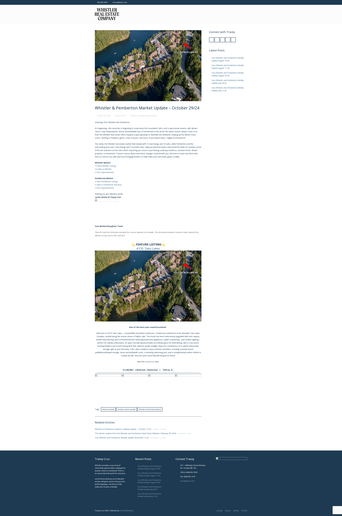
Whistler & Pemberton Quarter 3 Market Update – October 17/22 (123, 429)
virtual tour (149, 361)
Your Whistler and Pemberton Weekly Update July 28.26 (149, 488)
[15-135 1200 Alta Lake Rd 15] (135, 387)
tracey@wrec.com (120, 2)
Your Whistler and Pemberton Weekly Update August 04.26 (149, 481)
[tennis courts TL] (188, 387)
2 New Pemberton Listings (106, 181)
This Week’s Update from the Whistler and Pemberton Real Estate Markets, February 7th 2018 (135, 433)
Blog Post (134, 116)
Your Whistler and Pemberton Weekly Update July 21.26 (149, 495)
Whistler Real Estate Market (150, 409)
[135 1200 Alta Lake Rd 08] (108, 387)
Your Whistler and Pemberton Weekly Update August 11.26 (149, 474)
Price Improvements (105, 188)
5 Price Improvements (104, 172)
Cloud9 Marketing (126, 510)
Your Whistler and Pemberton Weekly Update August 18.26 (149, 467)
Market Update (108, 409)
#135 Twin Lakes (148, 248)
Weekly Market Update (148, 116)
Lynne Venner (120, 116)
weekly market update (126, 409)
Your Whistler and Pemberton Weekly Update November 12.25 (122, 437)
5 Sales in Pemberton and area (108, 184)
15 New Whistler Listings (105, 166)
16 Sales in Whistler (103, 169)
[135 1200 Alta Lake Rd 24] (161, 387)
